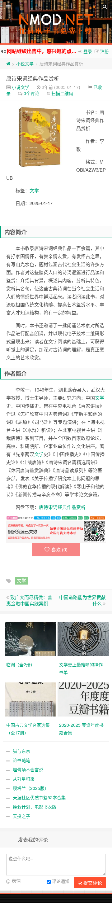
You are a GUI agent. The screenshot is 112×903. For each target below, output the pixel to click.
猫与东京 (21, 751)
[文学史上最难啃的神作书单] (84, 638)
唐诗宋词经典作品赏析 (32, 78)
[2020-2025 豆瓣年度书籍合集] (84, 699)
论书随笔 (21, 760)
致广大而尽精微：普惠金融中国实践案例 (29, 600)
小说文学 (25, 63)
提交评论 (92, 882)
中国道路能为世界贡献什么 (82, 600)
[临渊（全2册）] (31, 638)
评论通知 (60, 881)
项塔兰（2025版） (31, 788)
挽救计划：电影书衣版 (34, 807)
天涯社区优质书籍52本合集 (39, 797)
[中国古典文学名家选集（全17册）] (31, 699)
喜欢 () (59, 549)
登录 (87, 51)
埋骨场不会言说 (28, 769)
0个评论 (31, 93)
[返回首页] (8, 63)
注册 (104, 51)
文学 (34, 190)
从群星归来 (24, 779)
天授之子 (21, 816)
